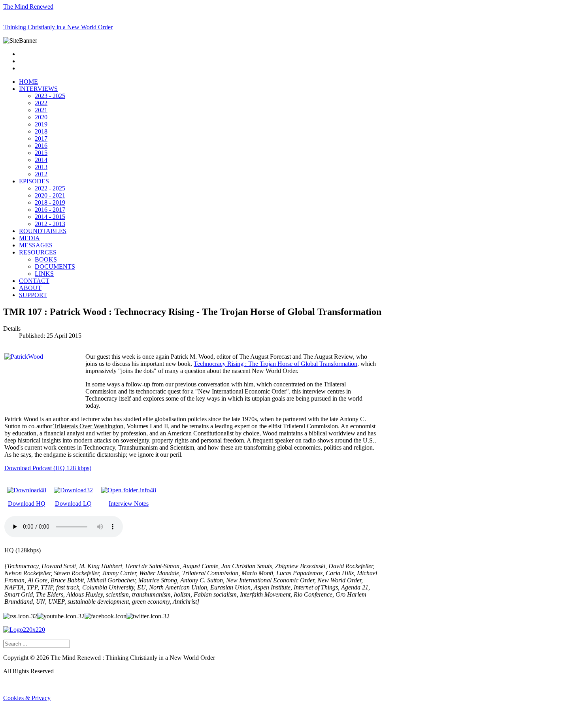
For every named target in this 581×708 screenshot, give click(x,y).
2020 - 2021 (50, 195)
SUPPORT (33, 295)
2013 (41, 167)
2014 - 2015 (50, 216)
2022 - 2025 (50, 188)
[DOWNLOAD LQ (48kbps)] (73, 490)
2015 (41, 152)
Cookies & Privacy (27, 698)
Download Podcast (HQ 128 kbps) (47, 468)
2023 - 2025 (50, 95)
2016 (41, 145)
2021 (41, 110)
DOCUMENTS (55, 266)
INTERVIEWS (38, 88)
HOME (28, 81)
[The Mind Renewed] (24, 629)
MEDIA (29, 238)
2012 (41, 174)
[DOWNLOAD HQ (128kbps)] (26, 490)
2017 (41, 138)
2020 (41, 117)
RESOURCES (38, 252)
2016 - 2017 (50, 209)
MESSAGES (36, 245)
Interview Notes (129, 503)
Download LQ (73, 503)
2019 (41, 124)
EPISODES (34, 181)
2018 (41, 131)
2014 (41, 159)
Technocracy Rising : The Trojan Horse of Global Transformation (275, 363)
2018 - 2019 (50, 202)
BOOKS (46, 259)
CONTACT (34, 280)
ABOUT (30, 287)
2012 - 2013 (50, 223)
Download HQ (26, 503)
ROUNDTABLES (42, 231)
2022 (41, 103)
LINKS (44, 273)
